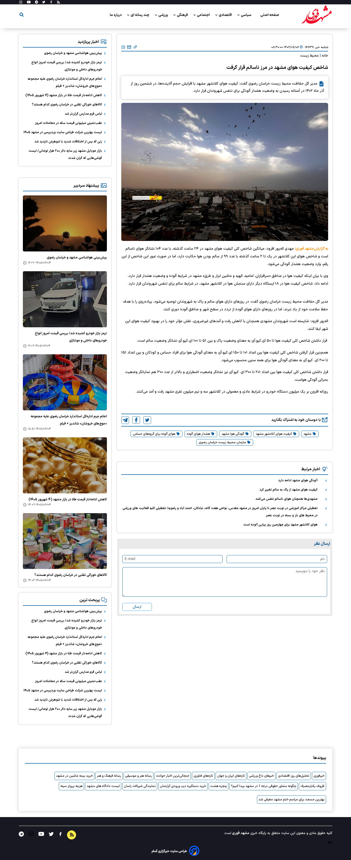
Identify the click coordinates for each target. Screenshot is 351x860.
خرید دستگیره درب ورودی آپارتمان (183, 786)
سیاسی (246, 15)
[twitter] (147, 420)
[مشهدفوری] (316, 14)
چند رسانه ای (140, 15)
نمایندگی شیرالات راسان (140, 786)
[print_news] (123, 47)
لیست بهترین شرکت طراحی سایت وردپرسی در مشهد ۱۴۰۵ (62, 132)
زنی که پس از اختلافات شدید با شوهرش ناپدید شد (68, 141)
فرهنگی (183, 15)
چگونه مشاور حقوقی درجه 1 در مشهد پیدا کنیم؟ (263, 786)
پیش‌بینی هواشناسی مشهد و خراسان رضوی (73, 53)
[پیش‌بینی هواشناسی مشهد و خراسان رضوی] (65, 223)
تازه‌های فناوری (203, 775)
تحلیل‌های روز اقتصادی (293, 775)
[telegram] (125, 420)
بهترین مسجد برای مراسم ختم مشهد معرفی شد (291, 799)
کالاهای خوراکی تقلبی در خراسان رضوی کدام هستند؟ (67, 104)
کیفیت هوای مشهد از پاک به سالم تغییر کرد (289, 489)
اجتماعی (203, 15)
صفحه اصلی (269, 15)
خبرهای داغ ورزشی (261, 775)
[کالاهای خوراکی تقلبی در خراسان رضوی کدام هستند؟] (65, 541)
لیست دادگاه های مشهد (103, 786)
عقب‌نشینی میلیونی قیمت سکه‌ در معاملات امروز (68, 123)
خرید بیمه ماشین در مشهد (74, 775)
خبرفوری (319, 775)
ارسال (137, 607)
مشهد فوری (240, 833)
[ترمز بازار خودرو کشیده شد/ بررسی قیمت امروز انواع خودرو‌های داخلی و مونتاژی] (65, 299)
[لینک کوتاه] (135, 47)
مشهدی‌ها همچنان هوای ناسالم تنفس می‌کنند (286, 499)
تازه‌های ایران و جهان (231, 775)
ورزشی (163, 15)
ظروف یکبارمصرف (312, 786)
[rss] (58, 2)
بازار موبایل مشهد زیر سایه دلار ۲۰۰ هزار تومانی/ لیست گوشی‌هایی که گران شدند (65, 154)
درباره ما (116, 15)
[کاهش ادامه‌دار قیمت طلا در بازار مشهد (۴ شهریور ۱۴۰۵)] (65, 465)
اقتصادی (226, 15)
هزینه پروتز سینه (71, 786)
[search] (22, 16)
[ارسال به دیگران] (129, 47)
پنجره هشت (218, 786)
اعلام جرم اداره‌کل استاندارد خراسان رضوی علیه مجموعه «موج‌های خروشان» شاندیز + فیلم (64, 82)
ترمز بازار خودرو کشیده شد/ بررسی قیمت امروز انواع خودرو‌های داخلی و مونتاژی (66, 66)
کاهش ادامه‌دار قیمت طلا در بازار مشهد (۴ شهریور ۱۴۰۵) (63, 95)
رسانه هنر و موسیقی (138, 775)
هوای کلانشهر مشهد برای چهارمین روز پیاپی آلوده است (280, 524)
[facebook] (136, 420)
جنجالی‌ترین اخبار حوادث (172, 775)
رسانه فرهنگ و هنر (109, 775)
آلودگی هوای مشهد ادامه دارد (298, 480)
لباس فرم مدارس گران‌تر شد (83, 114)
